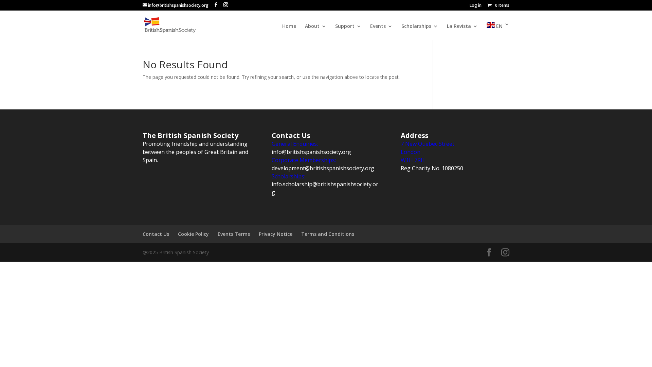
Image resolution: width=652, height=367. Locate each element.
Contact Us (156, 234)
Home (289, 26)
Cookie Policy (193, 234)
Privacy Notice (275, 234)
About (312, 26)
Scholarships (416, 26)
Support (345, 26)
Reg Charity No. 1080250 (432, 168)
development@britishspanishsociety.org (323, 168)
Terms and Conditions (327, 234)
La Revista (459, 26)
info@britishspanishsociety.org (311, 152)
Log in (476, 5)
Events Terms (234, 234)
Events (378, 26)
